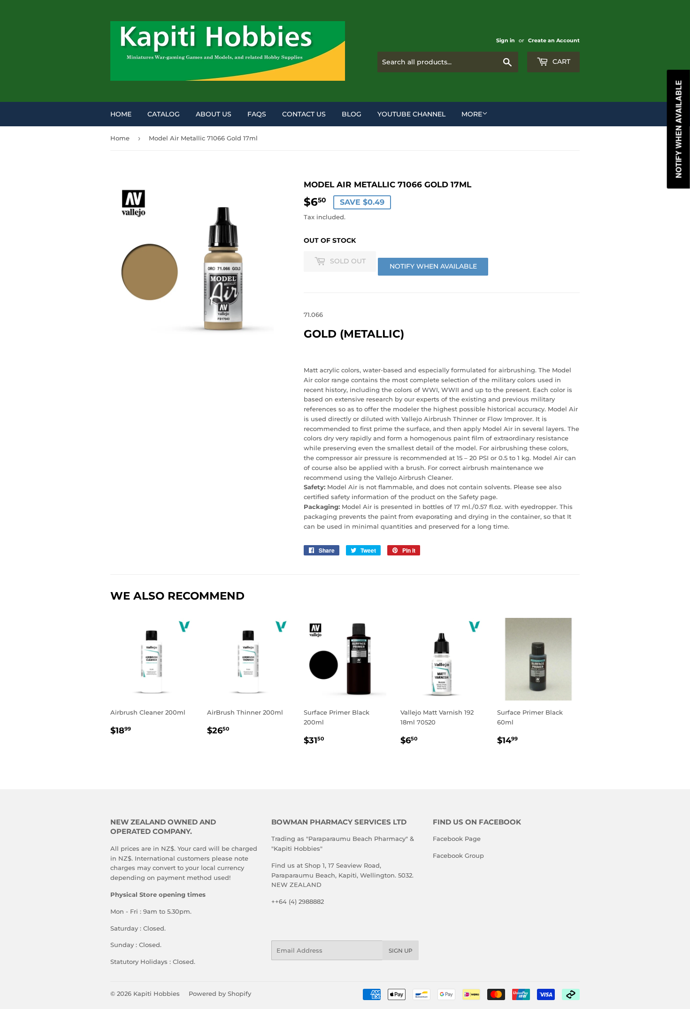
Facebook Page (457, 838)
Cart (560, 61)
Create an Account (554, 40)
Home (120, 114)
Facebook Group (458, 855)
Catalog (163, 114)
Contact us (304, 114)
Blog (351, 114)
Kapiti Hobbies (156, 993)
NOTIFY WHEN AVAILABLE (433, 266)
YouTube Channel (411, 114)
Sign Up (401, 950)
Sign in (505, 40)
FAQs (256, 114)
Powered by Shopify (220, 993)
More (471, 114)
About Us (213, 114)
